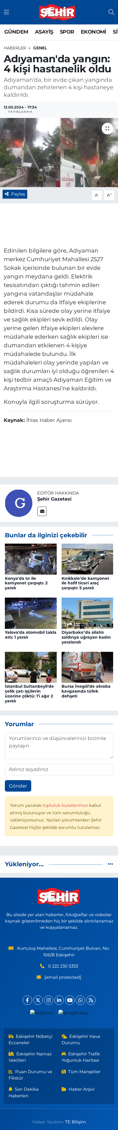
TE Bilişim (75, 1122)
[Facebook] (27, 1000)
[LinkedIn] (59, 1000)
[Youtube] (69, 1000)
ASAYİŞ (44, 32)
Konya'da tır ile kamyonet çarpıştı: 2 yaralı (26, 583)
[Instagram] (48, 1000)
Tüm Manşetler (84, 1071)
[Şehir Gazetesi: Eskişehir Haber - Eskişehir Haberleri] (57, 12)
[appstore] (42, 1014)
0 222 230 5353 (63, 966)
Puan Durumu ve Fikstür (30, 1075)
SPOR (67, 32)
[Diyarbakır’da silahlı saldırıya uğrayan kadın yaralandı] (87, 613)
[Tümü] (110, 864)
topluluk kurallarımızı (66, 805)
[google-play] (73, 1014)
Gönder (18, 786)
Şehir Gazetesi (54, 499)
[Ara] (111, 12)
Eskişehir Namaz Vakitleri (30, 1057)
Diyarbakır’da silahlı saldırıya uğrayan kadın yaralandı (86, 637)
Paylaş (18, 194)
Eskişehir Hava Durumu (81, 1039)
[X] (38, 1000)
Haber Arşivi (82, 1089)
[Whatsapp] (80, 1000)
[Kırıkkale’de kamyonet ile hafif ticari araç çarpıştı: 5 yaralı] (87, 559)
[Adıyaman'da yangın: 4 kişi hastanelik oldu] (59, 152)
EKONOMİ (93, 32)
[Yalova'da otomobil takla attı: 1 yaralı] (31, 613)
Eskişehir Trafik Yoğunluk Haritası (81, 1057)
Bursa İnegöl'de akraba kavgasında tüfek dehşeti (86, 691)
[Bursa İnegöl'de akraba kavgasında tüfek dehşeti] (87, 667)
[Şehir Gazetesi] (18, 502)
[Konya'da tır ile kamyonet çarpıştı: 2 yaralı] (31, 559)
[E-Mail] (42, 511)
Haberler (15, 48)
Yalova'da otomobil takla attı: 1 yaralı (30, 635)
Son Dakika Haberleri (24, 1092)
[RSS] (91, 1000)
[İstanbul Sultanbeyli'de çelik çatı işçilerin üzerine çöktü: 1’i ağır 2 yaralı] (31, 667)
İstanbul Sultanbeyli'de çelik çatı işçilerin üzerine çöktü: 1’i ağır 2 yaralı (29, 693)
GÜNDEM (16, 32)
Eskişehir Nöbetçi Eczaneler (31, 1039)
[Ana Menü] (6, 12)
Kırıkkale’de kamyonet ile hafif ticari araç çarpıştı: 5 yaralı (85, 583)
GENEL (40, 48)
